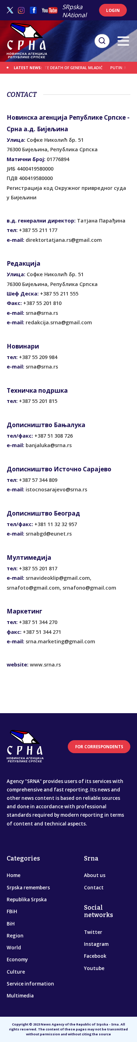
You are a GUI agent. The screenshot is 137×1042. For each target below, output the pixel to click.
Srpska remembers (28, 887)
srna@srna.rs (42, 313)
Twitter (93, 932)
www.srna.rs (45, 664)
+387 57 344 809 (38, 480)
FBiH (12, 911)
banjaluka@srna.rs (49, 445)
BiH (11, 924)
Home (13, 875)
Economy (17, 959)
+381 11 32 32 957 (55, 524)
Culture (16, 972)
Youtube (94, 968)
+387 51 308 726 (53, 435)
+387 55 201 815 (38, 401)
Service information (30, 984)
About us (94, 875)
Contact (94, 887)
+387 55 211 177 (38, 230)
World (14, 947)
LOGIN (113, 10)
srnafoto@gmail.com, (34, 587)
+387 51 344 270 (38, 622)
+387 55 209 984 (38, 357)
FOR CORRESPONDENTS (99, 746)
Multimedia (20, 996)
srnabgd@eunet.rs (49, 533)
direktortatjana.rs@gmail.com (64, 240)
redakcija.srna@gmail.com (59, 322)
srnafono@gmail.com (89, 587)
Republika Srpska (27, 899)
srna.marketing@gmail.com (60, 641)
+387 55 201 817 (38, 568)
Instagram (96, 944)
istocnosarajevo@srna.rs (56, 489)
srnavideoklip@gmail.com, (58, 578)
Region (15, 936)
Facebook (95, 956)
